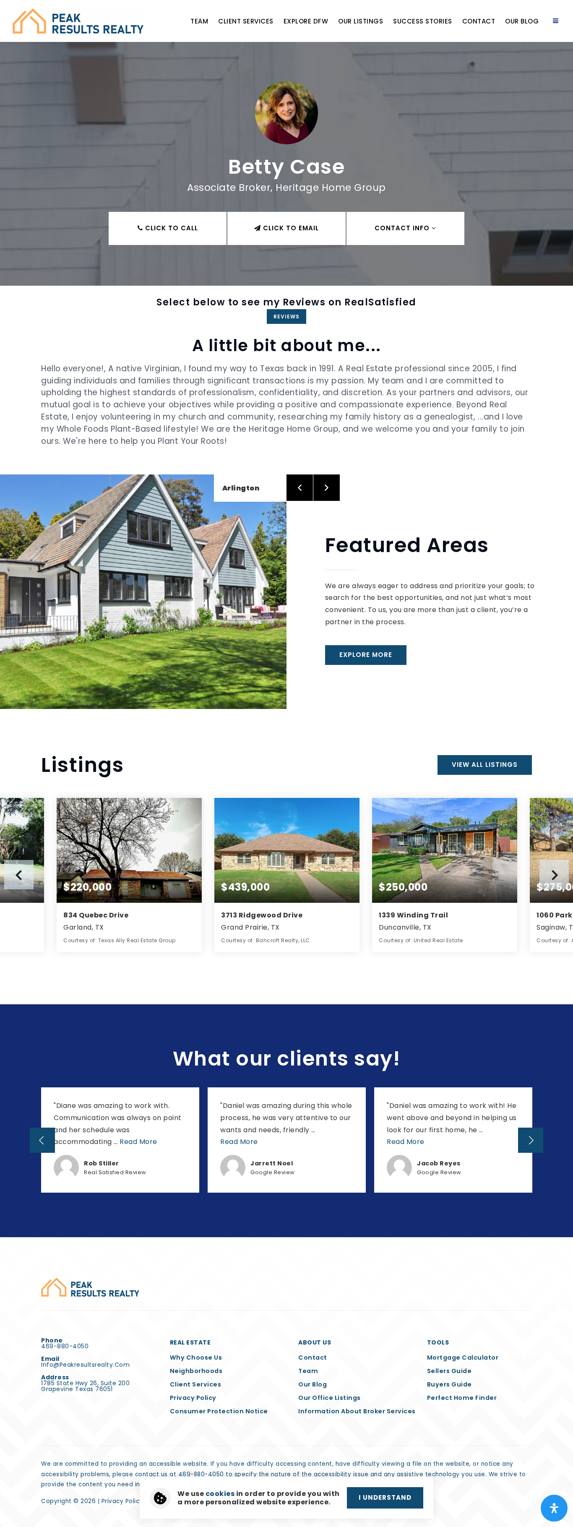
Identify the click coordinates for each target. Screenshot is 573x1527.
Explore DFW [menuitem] (306, 21)
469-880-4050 (65, 1346)
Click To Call (170, 228)
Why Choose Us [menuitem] (196, 1357)
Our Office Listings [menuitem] (329, 1398)
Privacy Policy (122, 1501)
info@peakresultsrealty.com (85, 1364)
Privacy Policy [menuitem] (193, 1398)
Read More (138, 1142)
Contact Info (403, 228)
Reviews (286, 316)
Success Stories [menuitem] (422, 21)
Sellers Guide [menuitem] (449, 1371)
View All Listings (485, 764)
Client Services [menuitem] (245, 21)
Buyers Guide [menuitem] (449, 1384)
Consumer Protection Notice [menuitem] (219, 1411)
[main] (286, 618)
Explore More (365, 654)
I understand (385, 1497)
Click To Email (290, 228)
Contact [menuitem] (478, 21)
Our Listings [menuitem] (360, 21)
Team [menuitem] (199, 21)
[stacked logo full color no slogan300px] (90, 1287)
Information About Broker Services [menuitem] (357, 1411)
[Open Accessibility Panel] (554, 1508)
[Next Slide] (530, 1140)
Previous (19, 874)
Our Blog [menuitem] (522, 21)
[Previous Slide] (42, 1140)
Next (554, 874)
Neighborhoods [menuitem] (196, 1371)
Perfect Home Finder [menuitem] (462, 1398)
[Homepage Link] (78, 20)
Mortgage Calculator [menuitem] (463, 1357)
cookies (220, 1493)
